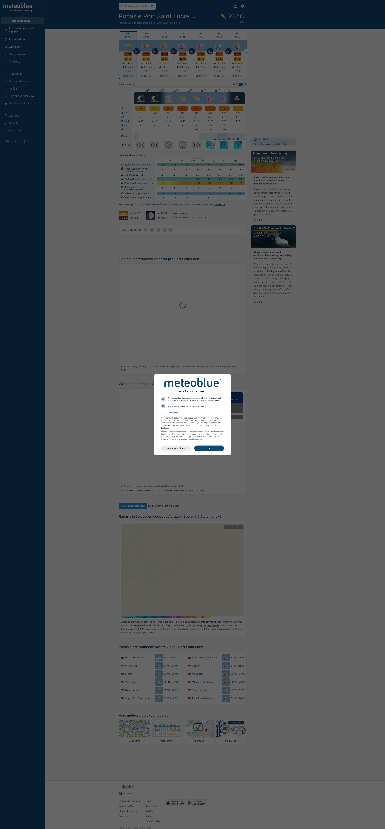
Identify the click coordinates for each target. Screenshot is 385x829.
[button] (192, 413)
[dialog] (192, 414)
